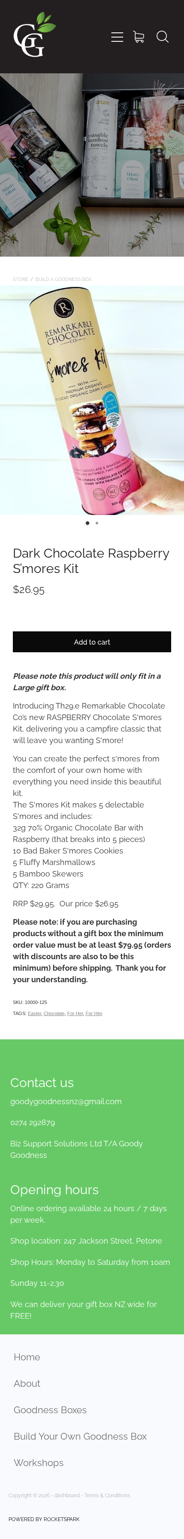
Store (20, 278)
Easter (34, 1013)
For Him (94, 1013)
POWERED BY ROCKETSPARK (44, 1518)
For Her (75, 1013)
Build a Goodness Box (64, 278)
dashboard (67, 1494)
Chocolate (54, 1013)
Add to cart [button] (92, 641)
